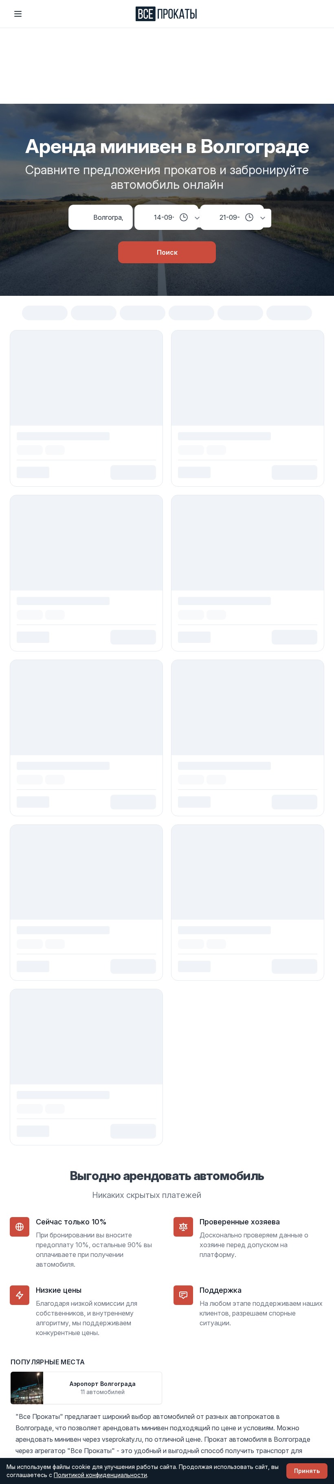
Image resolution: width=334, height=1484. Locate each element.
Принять (307, 1470)
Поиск (167, 252)
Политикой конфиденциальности (100, 1474)
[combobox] (107, 217)
